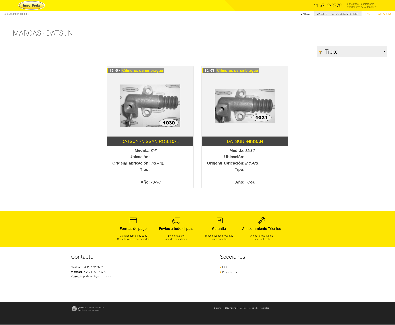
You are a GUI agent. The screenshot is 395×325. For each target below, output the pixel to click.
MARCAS (306, 13)
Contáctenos (384, 13)
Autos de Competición (345, 13)
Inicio (367, 13)
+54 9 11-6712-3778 (95, 272)
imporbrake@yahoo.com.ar (96, 276)
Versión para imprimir (11, 18)
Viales (322, 13)
